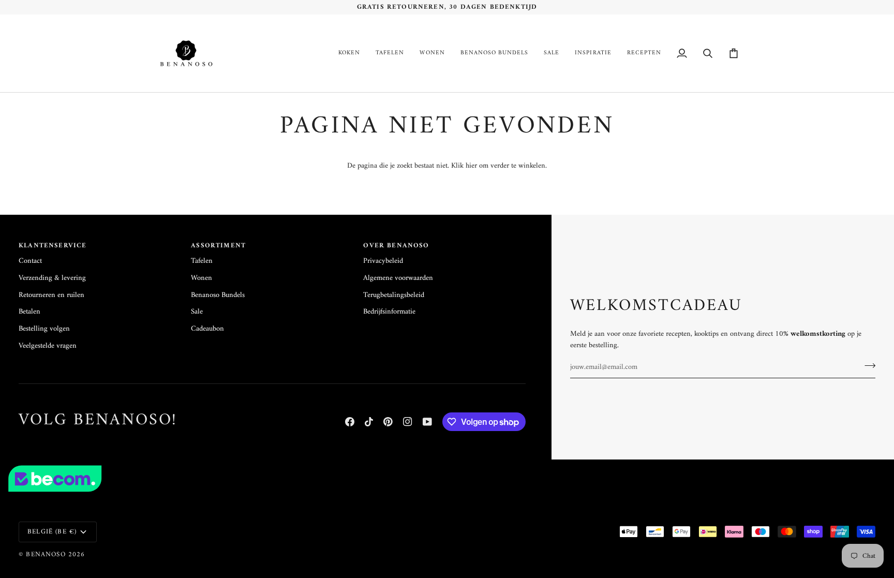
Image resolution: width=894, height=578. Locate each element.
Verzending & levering (52, 278)
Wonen (201, 278)
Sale (197, 311)
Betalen (29, 311)
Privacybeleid (383, 261)
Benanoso (45, 554)
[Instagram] (407, 421)
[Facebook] (349, 421)
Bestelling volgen (44, 328)
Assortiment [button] (218, 246)
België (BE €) (52, 532)
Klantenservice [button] (52, 246)
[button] (349, 53)
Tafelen (202, 261)
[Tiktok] (369, 421)
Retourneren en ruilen (51, 295)
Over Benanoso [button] (396, 246)
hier (471, 165)
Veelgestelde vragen (48, 345)
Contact (30, 261)
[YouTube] (427, 421)
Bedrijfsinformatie (389, 311)
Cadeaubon (207, 328)
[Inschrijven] (866, 366)
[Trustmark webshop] (447, 479)
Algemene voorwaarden (398, 278)
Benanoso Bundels (218, 295)
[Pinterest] (388, 421)
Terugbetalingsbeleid (393, 295)
